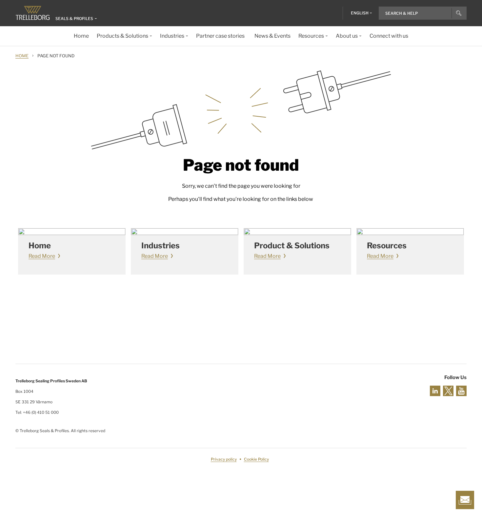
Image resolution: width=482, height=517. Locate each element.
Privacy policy (224, 459)
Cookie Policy (256, 459)
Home (22, 55)
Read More (42, 256)
